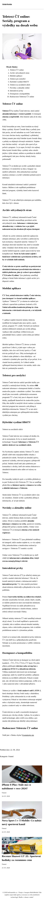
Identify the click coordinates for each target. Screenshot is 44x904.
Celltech (14, 347)
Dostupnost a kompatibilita (20, 94)
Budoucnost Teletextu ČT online (22, 97)
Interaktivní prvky (16, 91)
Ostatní (10, 756)
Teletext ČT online (17, 70)
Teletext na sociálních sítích (20, 85)
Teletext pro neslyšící (17, 79)
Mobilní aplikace (16, 76)
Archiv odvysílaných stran (19, 73)
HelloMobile (7, 4)
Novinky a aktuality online (20, 88)
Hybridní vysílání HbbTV (19, 82)
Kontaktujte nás (28, 735)
